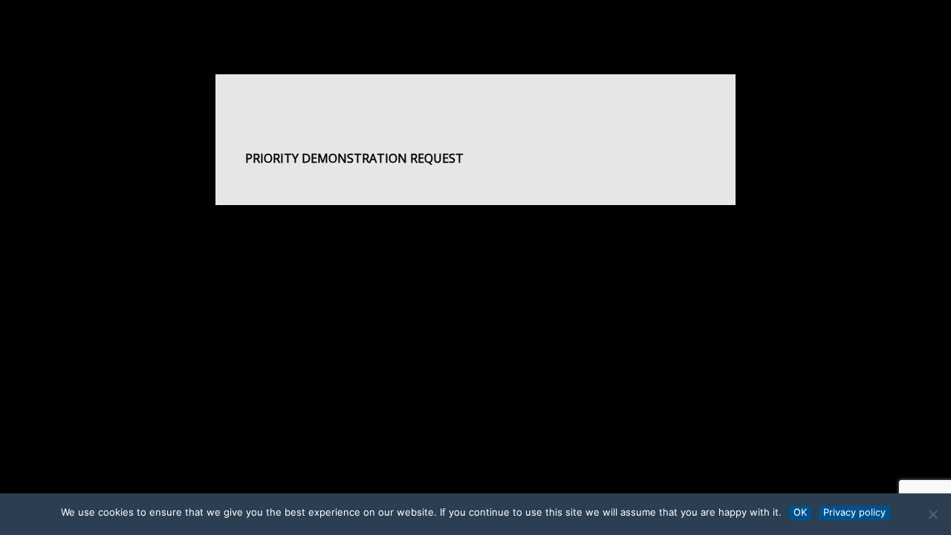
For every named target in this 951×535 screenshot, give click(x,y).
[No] (932, 514)
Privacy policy (854, 512)
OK (800, 512)
